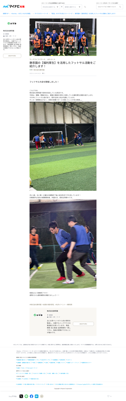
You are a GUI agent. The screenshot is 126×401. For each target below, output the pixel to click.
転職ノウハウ (61, 362)
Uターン (70, 360)
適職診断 (40, 362)
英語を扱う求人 (35, 379)
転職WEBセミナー (87, 362)
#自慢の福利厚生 (48, 304)
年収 (34, 362)
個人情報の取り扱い (30, 384)
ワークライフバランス (37, 59)
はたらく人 (51, 59)
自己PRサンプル (45, 360)
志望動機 (55, 360)
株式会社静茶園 (8, 31)
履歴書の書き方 (21, 360)
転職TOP (6, 13)
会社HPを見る (12, 56)
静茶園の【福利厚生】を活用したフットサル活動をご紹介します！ (95, 13)
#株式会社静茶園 (35, 304)
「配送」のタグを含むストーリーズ (61, 13)
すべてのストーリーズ (41, 13)
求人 (23, 368)
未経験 (19, 379)
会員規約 (19, 384)
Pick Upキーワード (32, 368)
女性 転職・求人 (53, 373)
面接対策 (52, 362)
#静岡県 (69, 304)
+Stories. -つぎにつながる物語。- (21, 13)
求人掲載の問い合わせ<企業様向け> (65, 384)
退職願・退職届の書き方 (23, 362)
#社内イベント (60, 304)
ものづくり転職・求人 (40, 373)
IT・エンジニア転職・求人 (24, 373)
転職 (18, 368)
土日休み (25, 379)
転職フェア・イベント (73, 362)
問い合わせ (51, 384)
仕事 (46, 362)
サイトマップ (41, 384)
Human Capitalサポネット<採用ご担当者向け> (90, 384)
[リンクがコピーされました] (42, 396)
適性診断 (62, 360)
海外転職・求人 (65, 373)
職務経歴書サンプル (33, 360)
